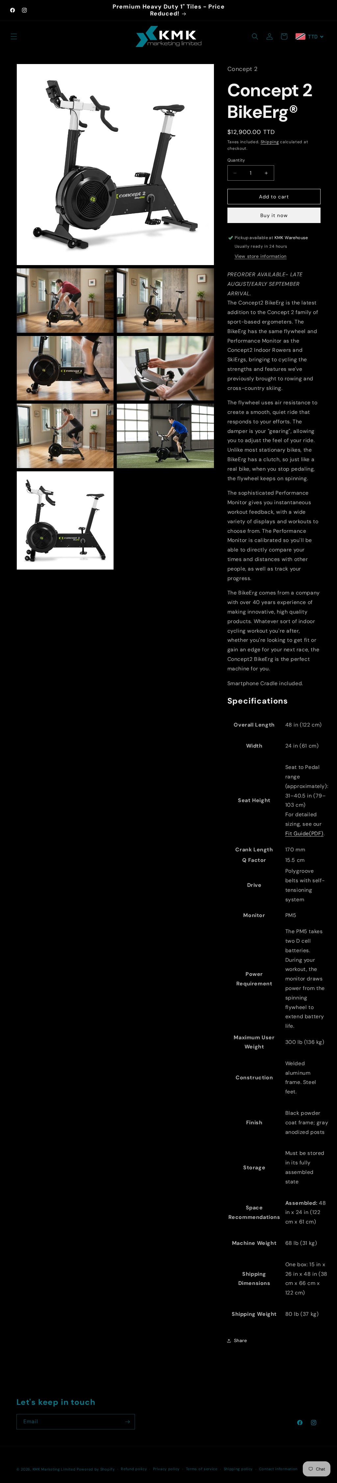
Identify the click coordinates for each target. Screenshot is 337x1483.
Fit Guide (304, 833)
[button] (14, 36)
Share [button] (240, 1340)
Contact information (278, 1469)
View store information (261, 256)
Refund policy (134, 1469)
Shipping (270, 142)
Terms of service (202, 1469)
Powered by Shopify (96, 1469)
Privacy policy (166, 1469)
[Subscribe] (127, 1421)
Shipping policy (238, 1469)
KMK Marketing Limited (54, 1469)
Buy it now (274, 215)
